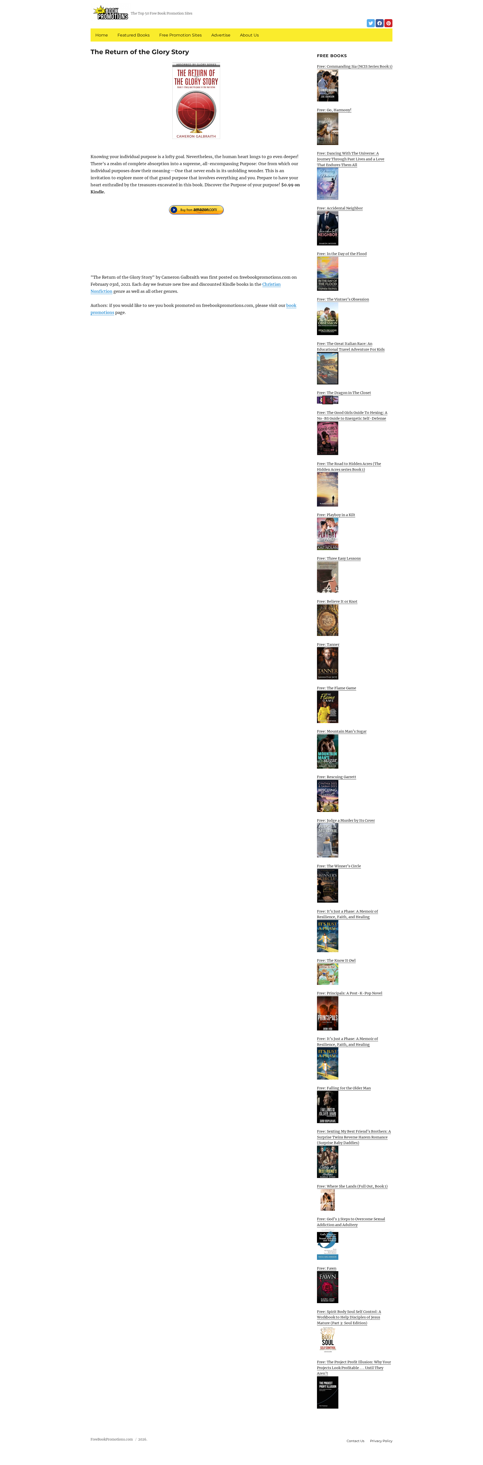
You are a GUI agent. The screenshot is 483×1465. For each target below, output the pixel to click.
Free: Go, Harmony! (334, 110)
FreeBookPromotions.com (112, 1439)
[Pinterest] (388, 23)
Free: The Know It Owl (336, 960)
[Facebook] (380, 23)
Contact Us (355, 1441)
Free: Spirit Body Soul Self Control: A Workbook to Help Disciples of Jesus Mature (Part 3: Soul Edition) (349, 1317)
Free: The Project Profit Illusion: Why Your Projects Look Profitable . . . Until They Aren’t (354, 1368)
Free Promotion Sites (180, 35)
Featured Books (133, 35)
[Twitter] (371, 23)
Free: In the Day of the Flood (342, 254)
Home (101, 35)
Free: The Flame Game (336, 688)
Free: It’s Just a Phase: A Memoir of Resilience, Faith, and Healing (347, 914)
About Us (249, 35)
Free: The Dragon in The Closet (344, 392)
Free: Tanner (328, 644)
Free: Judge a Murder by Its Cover (346, 820)
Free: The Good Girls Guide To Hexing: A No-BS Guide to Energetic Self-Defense (352, 415)
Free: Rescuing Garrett (336, 777)
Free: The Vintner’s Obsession (343, 299)
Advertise (220, 35)
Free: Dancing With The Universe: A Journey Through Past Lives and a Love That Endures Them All (350, 159)
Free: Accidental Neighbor (340, 208)
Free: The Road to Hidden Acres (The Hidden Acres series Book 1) (349, 466)
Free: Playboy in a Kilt (336, 515)
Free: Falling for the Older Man (344, 1088)
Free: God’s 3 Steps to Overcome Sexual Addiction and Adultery (351, 1222)
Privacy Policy (381, 1441)
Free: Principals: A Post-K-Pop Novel (349, 993)
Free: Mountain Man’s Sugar (342, 731)
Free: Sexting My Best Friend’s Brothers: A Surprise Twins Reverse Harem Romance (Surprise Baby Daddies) (354, 1137)
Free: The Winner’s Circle (339, 866)
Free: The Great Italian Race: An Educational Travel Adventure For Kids (351, 346)
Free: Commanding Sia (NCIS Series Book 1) (354, 66)
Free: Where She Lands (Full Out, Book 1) (352, 1186)
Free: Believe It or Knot (337, 601)
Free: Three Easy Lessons (339, 558)
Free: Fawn (326, 1268)
